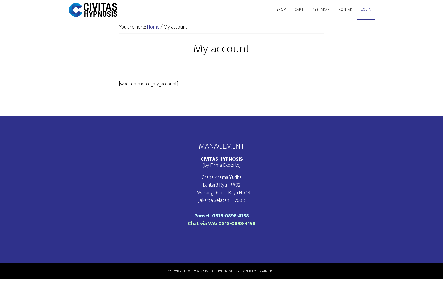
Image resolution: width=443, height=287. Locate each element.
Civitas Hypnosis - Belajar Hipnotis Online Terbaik (114, 10)
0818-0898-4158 (230, 215)
